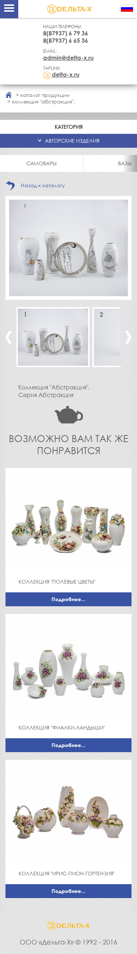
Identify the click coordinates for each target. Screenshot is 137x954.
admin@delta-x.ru (68, 57)
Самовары (41, 163)
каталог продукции (45, 95)
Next (128, 337)
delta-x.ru (66, 74)
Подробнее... (68, 599)
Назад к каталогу (43, 185)
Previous (8, 337)
